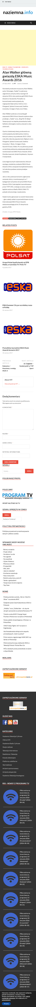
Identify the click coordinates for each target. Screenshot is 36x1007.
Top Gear (6, 585)
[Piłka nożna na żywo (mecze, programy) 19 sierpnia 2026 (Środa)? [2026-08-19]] (10, 947)
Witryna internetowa (11, 452)
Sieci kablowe (7, 765)
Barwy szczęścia (8, 549)
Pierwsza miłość (8, 564)
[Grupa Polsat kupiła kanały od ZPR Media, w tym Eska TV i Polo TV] (18, 245)
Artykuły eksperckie (9, 772)
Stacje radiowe (8, 747)
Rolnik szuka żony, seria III (12, 578)
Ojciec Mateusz (8, 561)
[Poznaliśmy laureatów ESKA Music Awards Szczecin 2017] (18, 330)
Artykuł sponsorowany (10, 768)
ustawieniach (6, 1000)
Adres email (7, 443)
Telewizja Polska (7, 69)
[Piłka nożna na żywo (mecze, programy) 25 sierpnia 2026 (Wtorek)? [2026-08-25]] (10, 824)
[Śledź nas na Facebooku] (4, 722)
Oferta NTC (25, 67)
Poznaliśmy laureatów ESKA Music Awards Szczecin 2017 (15, 349)
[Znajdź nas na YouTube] (15, 722)
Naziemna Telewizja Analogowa (13, 775)
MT (15, 83)
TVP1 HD (23, 218)
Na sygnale (7, 556)
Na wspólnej (7, 559)
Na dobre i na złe (9, 554)
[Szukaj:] (18, 471)
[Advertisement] (18, 47)
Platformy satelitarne (10, 761)
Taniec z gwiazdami (9, 580)
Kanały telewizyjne (14, 67)
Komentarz (7, 407)
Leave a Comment (22, 83)
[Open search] (31, 23)
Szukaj (6, 515)
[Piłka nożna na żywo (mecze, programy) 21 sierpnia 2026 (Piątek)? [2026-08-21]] (10, 906)
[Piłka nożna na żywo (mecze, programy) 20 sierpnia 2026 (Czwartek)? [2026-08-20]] (10, 927)
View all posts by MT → (12, 384)
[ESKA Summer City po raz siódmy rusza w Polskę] (18, 288)
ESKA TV (4, 67)
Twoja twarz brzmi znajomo (12, 583)
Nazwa (5, 434)
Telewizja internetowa (10, 750)
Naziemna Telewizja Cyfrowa (12, 736)
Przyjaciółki (7, 566)
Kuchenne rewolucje (10, 573)
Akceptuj (6, 1004)
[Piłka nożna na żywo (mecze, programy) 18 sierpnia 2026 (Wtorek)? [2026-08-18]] (10, 968)
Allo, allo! (6, 568)
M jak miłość (7, 552)
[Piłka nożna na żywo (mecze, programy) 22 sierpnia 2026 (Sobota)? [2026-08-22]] (10, 886)
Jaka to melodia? (9, 571)
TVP (18, 218)
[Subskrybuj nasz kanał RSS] (10, 722)
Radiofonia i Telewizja (10, 754)
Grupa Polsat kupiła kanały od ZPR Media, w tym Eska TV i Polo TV (15, 263)
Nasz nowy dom (8, 576)
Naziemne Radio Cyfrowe (11, 743)
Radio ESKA (12, 218)
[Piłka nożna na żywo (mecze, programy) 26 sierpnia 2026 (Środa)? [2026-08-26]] (10, 804)
